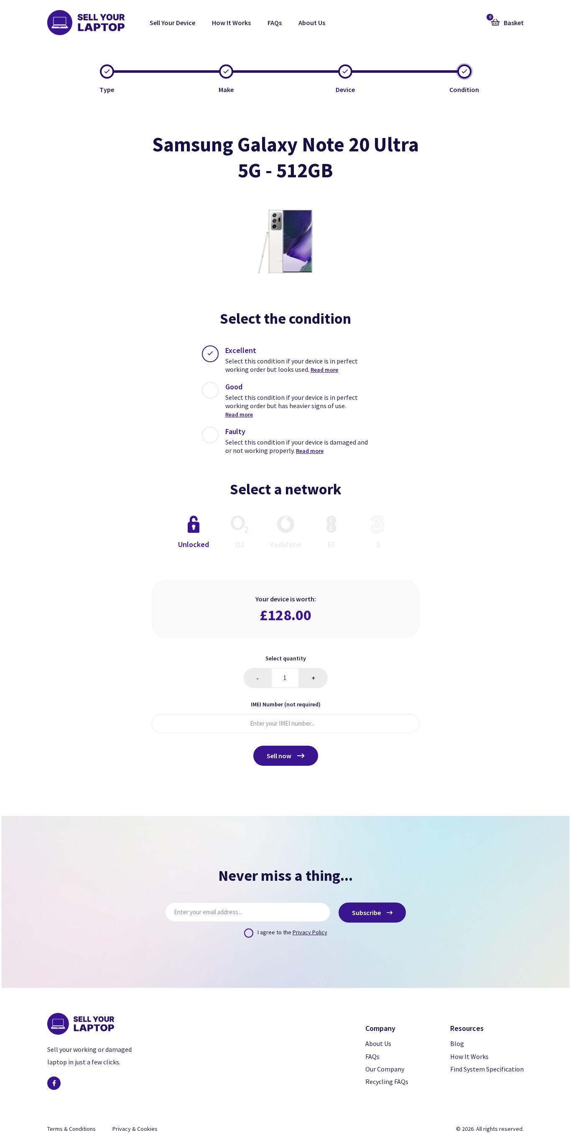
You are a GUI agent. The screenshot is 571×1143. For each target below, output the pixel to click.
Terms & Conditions (71, 1129)
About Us (311, 22)
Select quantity (285, 658)
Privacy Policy (310, 932)
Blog (457, 1043)
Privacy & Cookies (135, 1129)
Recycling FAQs (386, 1081)
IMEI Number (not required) (286, 704)
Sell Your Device (172, 22)
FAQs (275, 22)
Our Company (384, 1069)
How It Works (231, 22)
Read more (324, 369)
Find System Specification (487, 1069)
